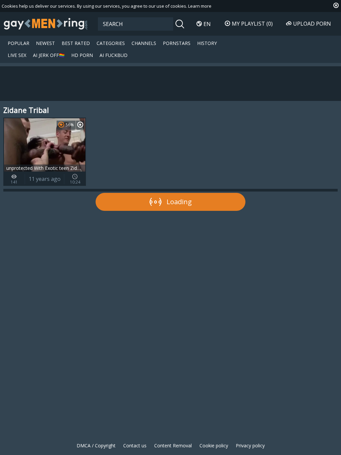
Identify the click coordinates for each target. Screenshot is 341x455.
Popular (18, 43)
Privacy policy (250, 445)
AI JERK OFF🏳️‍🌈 (49, 55)
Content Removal (173, 445)
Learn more (199, 6)
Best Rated (76, 43)
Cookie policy (213, 445)
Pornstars (176, 43)
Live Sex (17, 55)
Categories (111, 43)
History (207, 43)
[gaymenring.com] (45, 24)
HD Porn (82, 55)
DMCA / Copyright (96, 445)
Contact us (135, 445)
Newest (45, 43)
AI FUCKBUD (114, 55)
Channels (144, 43)
